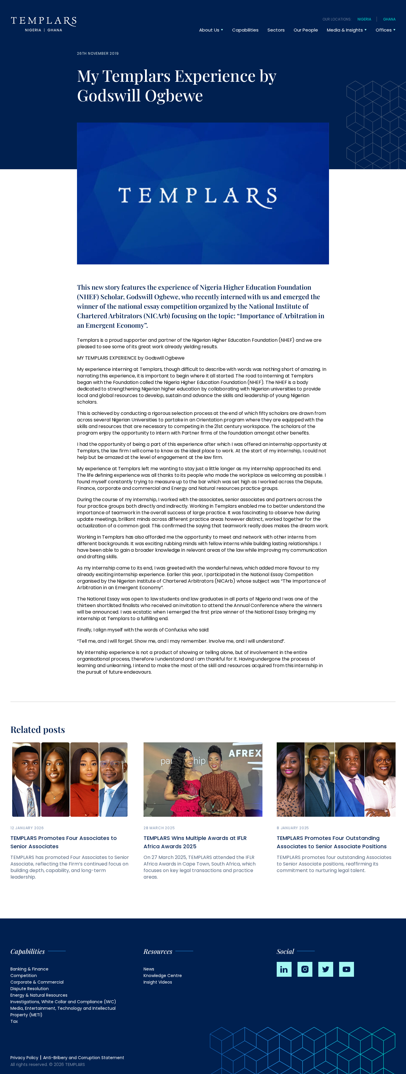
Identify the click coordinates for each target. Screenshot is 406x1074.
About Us (209, 30)
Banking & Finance (29, 969)
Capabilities (245, 30)
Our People (306, 30)
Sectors (276, 30)
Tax (14, 1021)
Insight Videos (158, 982)
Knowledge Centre (163, 976)
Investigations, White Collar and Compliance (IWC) (63, 1002)
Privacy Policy (24, 1058)
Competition (23, 976)
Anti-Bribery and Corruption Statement (83, 1058)
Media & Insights (345, 30)
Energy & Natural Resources (38, 995)
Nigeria (364, 19)
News (149, 969)
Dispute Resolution (29, 989)
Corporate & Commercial (37, 982)
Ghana (389, 19)
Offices (384, 30)
